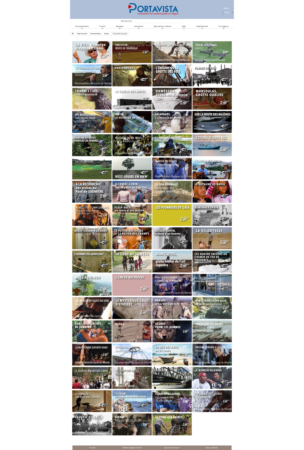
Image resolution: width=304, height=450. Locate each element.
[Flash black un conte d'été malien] (132, 215)
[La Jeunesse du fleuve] (212, 378)
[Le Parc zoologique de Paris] (212, 52)
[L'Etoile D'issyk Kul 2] (212, 145)
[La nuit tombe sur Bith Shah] (92, 355)
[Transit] (172, 378)
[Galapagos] (172, 122)
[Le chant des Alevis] (132, 378)
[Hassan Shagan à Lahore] (212, 355)
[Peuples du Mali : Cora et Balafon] (172, 401)
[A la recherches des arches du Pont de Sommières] (92, 192)
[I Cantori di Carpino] (212, 169)
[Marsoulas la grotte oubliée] (212, 99)
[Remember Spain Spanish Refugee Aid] (212, 215)
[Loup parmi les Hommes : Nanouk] (172, 331)
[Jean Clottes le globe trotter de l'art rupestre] (172, 262)
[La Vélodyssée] (212, 238)
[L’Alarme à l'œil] (92, 99)
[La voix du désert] (172, 169)
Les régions (223, 26)
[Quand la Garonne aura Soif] (172, 145)
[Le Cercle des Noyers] (132, 99)
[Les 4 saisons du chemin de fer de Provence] (212, 262)
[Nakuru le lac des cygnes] (172, 308)
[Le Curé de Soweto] (132, 262)
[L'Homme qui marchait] (92, 262)
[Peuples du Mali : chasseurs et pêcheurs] (212, 331)
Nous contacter (212, 448)
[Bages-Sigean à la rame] (92, 238)
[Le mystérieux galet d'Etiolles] (132, 308)
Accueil (92, 448)
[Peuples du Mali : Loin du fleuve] (172, 192)
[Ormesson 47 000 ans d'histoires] (172, 99)
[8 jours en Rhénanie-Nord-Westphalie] (132, 169)
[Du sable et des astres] (212, 401)
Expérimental (202, 26)
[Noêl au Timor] (92, 285)
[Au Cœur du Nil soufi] (132, 145)
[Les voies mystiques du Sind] (92, 308)
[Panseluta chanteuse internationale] (172, 285)
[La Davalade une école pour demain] (92, 401)
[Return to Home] (72, 33)
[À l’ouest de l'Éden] (132, 192)
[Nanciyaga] (212, 308)
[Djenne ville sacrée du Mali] (132, 424)
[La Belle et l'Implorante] (92, 215)
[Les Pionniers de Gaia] (172, 215)
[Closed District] (92, 424)
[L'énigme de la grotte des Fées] (172, 75)
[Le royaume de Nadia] (212, 192)
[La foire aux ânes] (172, 424)
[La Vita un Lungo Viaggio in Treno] (92, 52)
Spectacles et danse (162, 26)
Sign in (226, 8)
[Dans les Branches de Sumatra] (92, 331)
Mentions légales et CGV (132, 448)
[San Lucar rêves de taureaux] (132, 52)
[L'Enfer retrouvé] (132, 285)
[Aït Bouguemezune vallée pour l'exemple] (92, 122)
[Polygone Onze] (152, 9)
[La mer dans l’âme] (172, 355)
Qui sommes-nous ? (172, 448)
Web (184, 26)
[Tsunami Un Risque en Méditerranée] (132, 401)
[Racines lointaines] (172, 52)
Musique (120, 26)
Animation (138, 26)
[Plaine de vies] (212, 75)
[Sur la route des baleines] (212, 122)
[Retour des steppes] (132, 355)
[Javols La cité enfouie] (92, 169)
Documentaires (82, 26)
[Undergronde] (132, 75)
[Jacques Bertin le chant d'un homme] (172, 238)
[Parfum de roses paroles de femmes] (92, 145)
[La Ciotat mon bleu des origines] (212, 285)
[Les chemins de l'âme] (92, 75)
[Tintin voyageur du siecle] (132, 122)
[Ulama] (132, 331)
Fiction (102, 26)
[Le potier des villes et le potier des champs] (132, 238)
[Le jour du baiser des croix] (92, 378)
